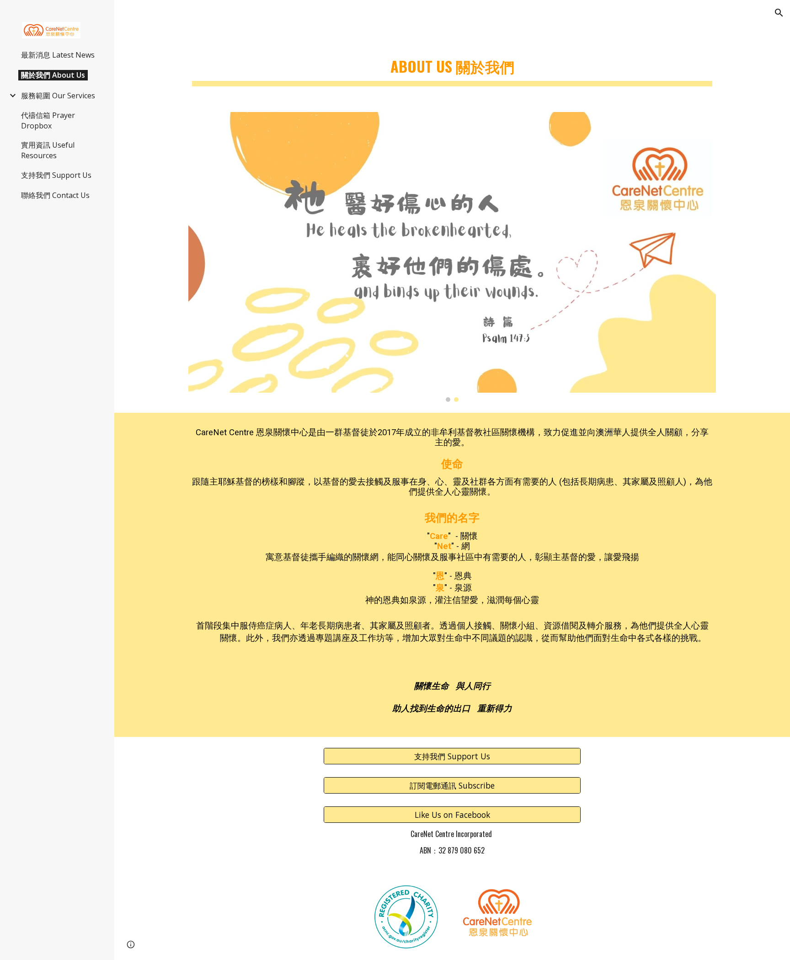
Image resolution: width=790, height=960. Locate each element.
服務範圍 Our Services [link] (58, 96)
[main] (452, 64)
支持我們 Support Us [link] (56, 175)
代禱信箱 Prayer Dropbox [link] (48, 120)
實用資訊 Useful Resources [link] (48, 150)
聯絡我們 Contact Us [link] (55, 195)
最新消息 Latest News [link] (58, 55)
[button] (779, 13)
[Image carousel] (452, 257)
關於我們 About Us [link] (53, 75)
